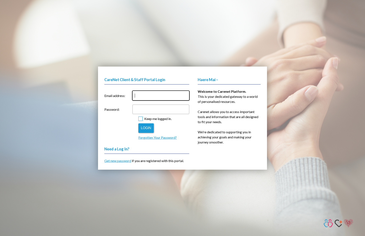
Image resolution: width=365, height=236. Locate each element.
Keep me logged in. (158, 119)
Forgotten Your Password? (157, 137)
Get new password (117, 161)
